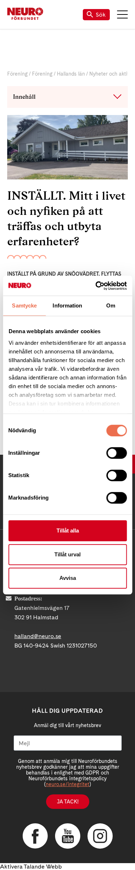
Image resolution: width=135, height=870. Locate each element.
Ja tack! (67, 802)
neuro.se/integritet (67, 784)
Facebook (35, 836)
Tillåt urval (67, 554)
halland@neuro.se (37, 636)
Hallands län (71, 74)
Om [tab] (110, 305)
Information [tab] (67, 305)
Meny (122, 14)
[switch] (116, 453)
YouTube (67, 836)
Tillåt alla (68, 530)
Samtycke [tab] (24, 305)
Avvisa (67, 578)
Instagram (100, 836)
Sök (101, 14)
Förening (17, 74)
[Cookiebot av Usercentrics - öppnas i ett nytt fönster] (96, 285)
